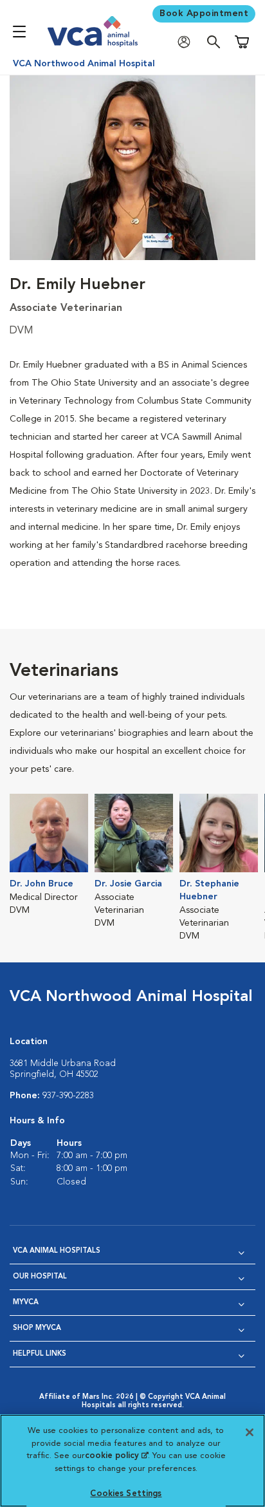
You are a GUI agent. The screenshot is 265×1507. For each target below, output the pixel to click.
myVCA (26, 1302)
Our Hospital (40, 1276)
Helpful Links (39, 1354)
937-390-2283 (68, 1095)
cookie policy (116, 1456)
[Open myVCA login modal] (187, 42)
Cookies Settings (125, 1494)
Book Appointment (204, 13)
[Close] (249, 1432)
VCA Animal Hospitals (56, 1251)
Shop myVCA (37, 1328)
